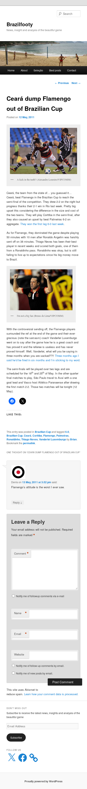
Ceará (27, 435)
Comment (21, 553)
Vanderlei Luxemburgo (52, 439)
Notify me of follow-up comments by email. (40, 665)
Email (20, 634)
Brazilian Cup (43, 432)
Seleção (38, 70)
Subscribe (16, 737)
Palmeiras (62, 435)
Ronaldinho (13, 439)
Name (20, 613)
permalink (29, 443)
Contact (71, 70)
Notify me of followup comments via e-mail (40, 596)
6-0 (67, 432)
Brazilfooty (20, 24)
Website (19, 654)
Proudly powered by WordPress (43, 781)
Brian (73, 439)
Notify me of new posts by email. (34, 673)
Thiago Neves (29, 439)
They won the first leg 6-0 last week (42, 224)
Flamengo (49, 435)
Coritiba (37, 435)
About (24, 70)
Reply (17, 502)
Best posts (55, 70)
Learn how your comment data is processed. (51, 694)
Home (11, 70)
